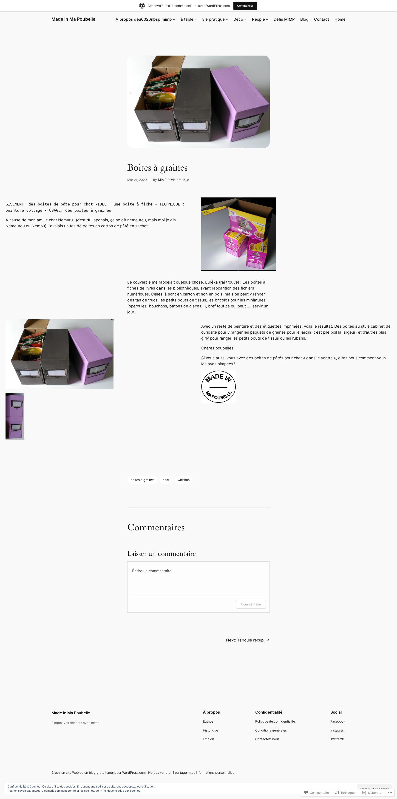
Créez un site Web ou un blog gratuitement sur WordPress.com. (99, 772)
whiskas (184, 480)
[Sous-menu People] (267, 19)
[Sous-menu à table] (195, 19)
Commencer (245, 5)
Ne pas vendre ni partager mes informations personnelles (191, 772)
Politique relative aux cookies (121, 790)
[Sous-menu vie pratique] (227, 19)
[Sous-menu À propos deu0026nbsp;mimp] (174, 19)
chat (166, 480)
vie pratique (180, 180)
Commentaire (251, 604)
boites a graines (142, 480)
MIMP (162, 180)
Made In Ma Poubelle (73, 19)
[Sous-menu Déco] (245, 19)
